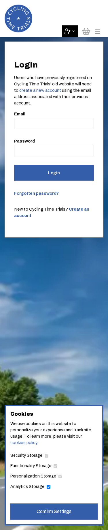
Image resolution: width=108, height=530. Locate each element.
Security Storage (26, 455)
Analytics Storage (27, 486)
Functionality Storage (30, 466)
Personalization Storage (33, 476)
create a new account (40, 90)
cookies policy (23, 442)
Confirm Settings (54, 511)
